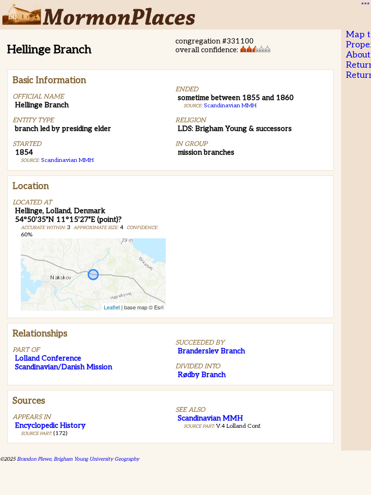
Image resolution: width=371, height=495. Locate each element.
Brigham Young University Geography (96, 459)
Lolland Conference (48, 358)
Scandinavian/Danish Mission (63, 367)
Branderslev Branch (211, 351)
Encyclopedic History (50, 425)
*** (364, 5)
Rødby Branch (202, 374)
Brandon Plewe (34, 459)
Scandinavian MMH (67, 160)
